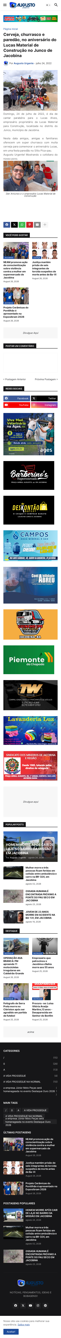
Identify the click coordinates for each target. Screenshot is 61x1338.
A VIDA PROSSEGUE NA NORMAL (30, 1081)
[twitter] (23, 1306)
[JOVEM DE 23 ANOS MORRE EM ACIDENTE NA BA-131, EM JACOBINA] (13, 916)
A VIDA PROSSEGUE (30, 1075)
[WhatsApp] (22, 225)
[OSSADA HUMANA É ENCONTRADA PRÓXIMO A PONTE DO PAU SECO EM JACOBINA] (13, 896)
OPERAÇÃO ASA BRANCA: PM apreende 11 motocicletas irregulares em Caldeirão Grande (13, 965)
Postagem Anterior (15, 379)
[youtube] (30, 1306)
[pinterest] (45, 1306)
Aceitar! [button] (11, 1331)
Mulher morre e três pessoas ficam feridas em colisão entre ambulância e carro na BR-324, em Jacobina (41, 873)
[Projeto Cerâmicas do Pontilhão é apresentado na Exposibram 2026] (13, 1188)
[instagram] (38, 1306)
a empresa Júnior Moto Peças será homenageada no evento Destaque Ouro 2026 (30, 1091)
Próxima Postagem (45, 379)
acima (30, 1031)
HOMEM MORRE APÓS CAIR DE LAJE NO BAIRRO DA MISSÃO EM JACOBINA (41, 1213)
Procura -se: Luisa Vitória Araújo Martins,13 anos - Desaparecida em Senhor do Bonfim (42, 1009)
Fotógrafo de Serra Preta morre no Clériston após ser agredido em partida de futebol (15, 1009)
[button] (4, 5)
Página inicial (10, 29)
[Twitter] (14, 225)
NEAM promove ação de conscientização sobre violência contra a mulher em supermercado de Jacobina (15, 270)
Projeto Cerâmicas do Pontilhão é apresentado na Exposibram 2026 (15, 312)
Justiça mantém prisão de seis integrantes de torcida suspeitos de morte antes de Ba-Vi (44, 268)
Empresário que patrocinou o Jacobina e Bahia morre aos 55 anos (43, 962)
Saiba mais (24, 1324)
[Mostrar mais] (45, 225)
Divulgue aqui (30, 801)
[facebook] (15, 1306)
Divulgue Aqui (30, 332)
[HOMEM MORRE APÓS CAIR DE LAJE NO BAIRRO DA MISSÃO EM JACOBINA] (13, 1215)
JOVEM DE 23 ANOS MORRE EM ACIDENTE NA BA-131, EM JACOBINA (40, 914)
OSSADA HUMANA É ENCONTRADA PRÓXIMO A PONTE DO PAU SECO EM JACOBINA (41, 896)
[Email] (37, 225)
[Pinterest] (29, 225)
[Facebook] (6, 225)
